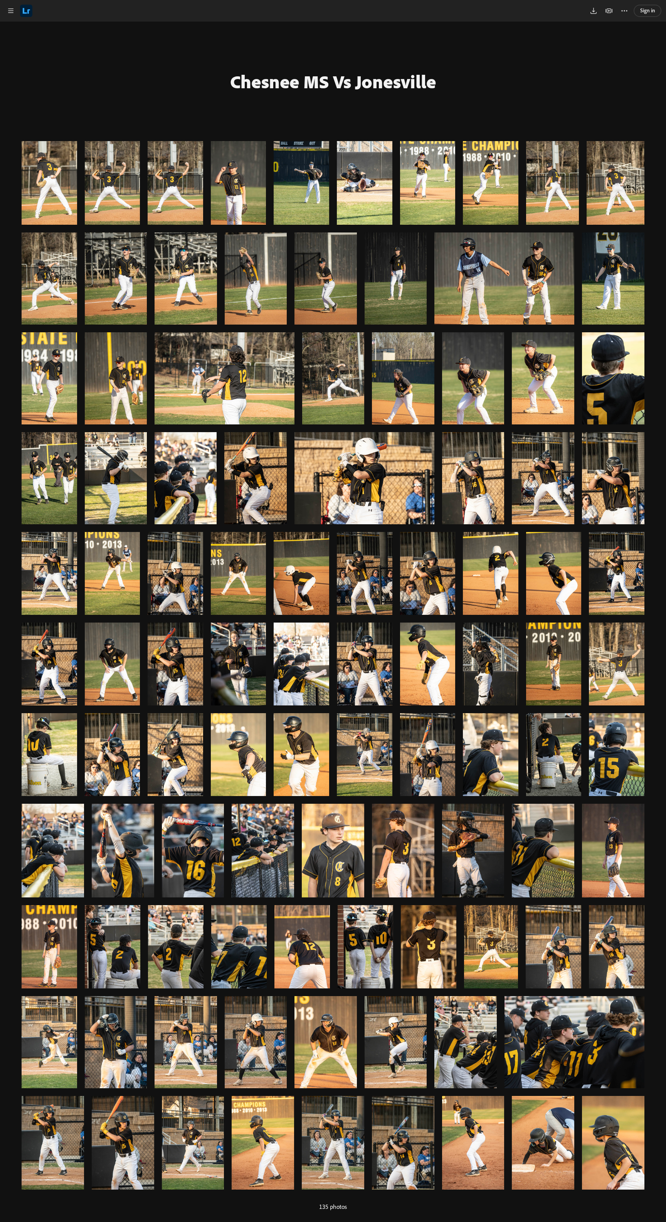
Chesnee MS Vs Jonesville (333, 81)
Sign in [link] (647, 10)
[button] (11, 11)
